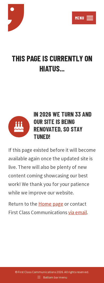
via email (77, 212)
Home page (50, 204)
